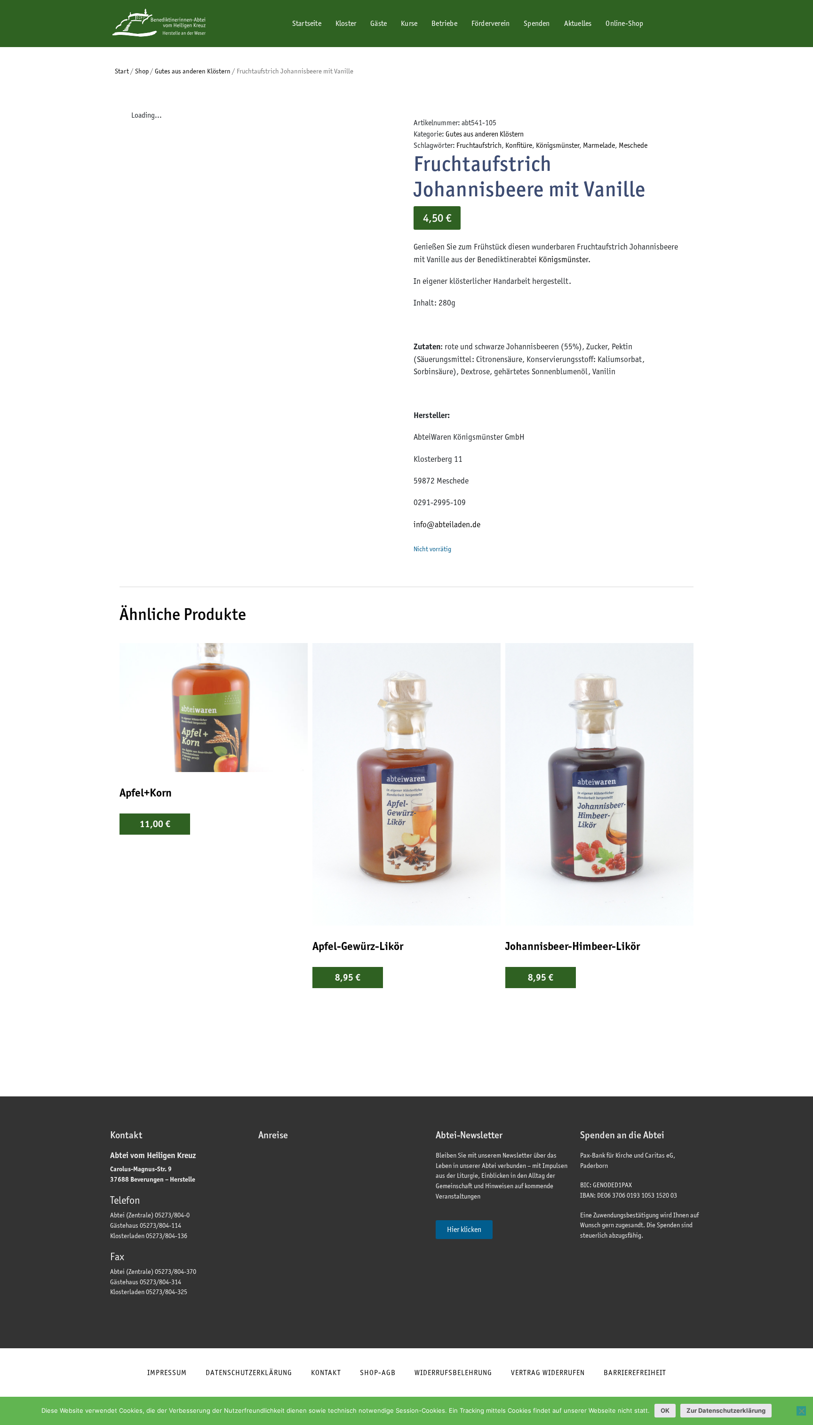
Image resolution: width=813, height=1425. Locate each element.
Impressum (167, 1372)
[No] (801, 1411)
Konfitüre (518, 145)
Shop (142, 71)
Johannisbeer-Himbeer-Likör (572, 946)
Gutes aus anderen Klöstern (193, 71)
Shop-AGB (378, 1372)
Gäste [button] (378, 23)
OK (665, 1410)
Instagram (688, 23)
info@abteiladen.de (447, 524)
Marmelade (599, 145)
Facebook (663, 23)
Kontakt (326, 1372)
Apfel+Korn (146, 792)
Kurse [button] (409, 23)
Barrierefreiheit (635, 1372)
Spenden (537, 23)
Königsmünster (557, 145)
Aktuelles (588, 55)
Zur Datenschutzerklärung (725, 1410)
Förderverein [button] (490, 23)
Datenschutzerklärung (249, 1372)
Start (122, 71)
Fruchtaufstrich (479, 145)
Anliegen (496, 55)
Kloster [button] (345, 23)
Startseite (306, 23)
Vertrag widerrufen (548, 1372)
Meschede (633, 145)
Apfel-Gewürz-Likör (357, 946)
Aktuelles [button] (578, 23)
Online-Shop (624, 23)
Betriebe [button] (444, 23)
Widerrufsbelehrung (453, 1372)
